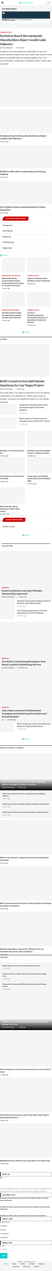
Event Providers (14, 520)
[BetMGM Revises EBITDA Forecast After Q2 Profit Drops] (26, 1144)
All (48, 9)
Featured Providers (16, 218)
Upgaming (7, 248)
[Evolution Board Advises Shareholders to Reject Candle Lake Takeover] (26, 126)
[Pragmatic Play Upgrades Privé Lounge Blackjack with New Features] (8, 409)
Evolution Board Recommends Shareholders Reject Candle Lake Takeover (23, 40)
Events (22, 1264)
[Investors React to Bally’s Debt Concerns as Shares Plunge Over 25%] (26, 1011)
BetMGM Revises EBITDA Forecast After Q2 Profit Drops (25, 1161)
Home (6, 1264)
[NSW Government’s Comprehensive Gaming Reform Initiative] (26, 842)
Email (2, 1246)
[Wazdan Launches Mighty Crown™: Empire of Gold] (39, 444)
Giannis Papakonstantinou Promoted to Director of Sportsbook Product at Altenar (37, 317)
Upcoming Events (9, 9)
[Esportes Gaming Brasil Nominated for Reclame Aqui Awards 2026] (7, 605)
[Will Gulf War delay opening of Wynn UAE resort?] (12, 501)
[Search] (41, 3)
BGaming (7, 237)
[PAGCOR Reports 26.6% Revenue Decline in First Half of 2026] (26, 1054)
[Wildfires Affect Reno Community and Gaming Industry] (26, 161)
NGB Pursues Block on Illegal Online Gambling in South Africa (25, 804)
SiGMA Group (8, 527)
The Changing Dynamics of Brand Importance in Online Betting (32, 612)
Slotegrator (7, 225)
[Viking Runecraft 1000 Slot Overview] (12, 469)
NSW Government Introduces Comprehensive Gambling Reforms (23, 795)
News (14, 1264)
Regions (42, 1264)
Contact (36, 1266)
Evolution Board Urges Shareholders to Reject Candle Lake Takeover (12, 315)
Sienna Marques (7, 48)
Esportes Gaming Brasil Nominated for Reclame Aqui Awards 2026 (34, 602)
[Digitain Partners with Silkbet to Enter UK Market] (38, 271)
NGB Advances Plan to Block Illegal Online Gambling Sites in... (25, 812)
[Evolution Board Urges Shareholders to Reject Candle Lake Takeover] (13, 306)
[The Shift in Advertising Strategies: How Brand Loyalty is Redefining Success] (26, 646)
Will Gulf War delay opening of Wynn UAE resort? (10, 509)
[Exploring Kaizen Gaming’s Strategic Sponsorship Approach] (26, 575)
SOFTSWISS (8, 231)
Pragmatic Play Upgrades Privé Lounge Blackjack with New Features (33, 407)
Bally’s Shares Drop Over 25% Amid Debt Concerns (21, 966)
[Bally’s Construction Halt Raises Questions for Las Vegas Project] (25, 374)
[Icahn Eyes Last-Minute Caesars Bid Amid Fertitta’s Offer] (39, 471)
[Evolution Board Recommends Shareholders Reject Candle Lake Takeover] (26, 69)
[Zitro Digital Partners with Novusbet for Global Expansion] (26, 197)
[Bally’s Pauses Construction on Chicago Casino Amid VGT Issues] (8, 422)
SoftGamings (8, 242)
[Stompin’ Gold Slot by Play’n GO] (12, 444)
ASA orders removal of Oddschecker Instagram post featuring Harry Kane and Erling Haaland (24, 713)
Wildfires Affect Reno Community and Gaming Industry (23, 1216)
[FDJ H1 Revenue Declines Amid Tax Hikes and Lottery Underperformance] (26, 1100)
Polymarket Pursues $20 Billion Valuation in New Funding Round (24, 985)
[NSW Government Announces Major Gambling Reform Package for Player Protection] (26, 771)
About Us (26, 1266)
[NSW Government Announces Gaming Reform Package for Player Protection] (26, 888)
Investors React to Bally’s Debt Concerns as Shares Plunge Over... (24, 975)
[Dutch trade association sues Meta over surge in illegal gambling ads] (7, 727)
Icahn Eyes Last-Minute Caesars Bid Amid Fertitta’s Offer (38, 478)
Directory (16, 1266)
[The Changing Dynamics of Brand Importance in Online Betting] (7, 614)
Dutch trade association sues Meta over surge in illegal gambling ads (34, 725)
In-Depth (32, 1264)
